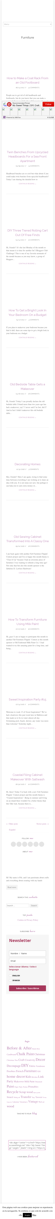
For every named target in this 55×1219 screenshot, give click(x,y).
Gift (39, 1071)
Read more (12, 887)
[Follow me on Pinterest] (30, 844)
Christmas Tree (12, 1060)
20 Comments (33, 240)
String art (17, 1097)
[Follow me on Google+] (24, 844)
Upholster (15, 1102)
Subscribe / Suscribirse (27, 988)
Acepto (27, 1215)
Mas (34, 1214)
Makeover (19, 1081)
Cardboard (11, 1054)
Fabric (32, 1066)
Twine (45, 1097)
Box (38, 1049)
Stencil (10, 1097)
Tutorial (38, 1097)
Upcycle (9, 1102)
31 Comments (33, 88)
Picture (25, 1087)
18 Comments (33, 629)
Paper (16, 1087)
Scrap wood (26, 1092)
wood (10, 1106)
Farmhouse (40, 1066)
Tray (33, 1097)
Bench (34, 1049)
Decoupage (14, 1066)
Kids (28, 1076)
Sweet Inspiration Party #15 (27, 699)
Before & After (19, 1048)
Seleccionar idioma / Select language (23, 968)
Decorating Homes (27, 464)
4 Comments (33, 320)
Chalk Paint (25, 1053)
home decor (16, 1076)
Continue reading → (27, 184)
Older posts (12, 823)
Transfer (26, 1097)
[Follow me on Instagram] (35, 844)
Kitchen (35, 1077)
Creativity (30, 1059)
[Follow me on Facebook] (13, 844)
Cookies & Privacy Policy (27, 920)
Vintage (33, 1101)
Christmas (39, 1054)
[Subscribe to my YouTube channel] (41, 844)
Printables (33, 1086)
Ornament (38, 1081)
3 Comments (33, 469)
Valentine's (24, 1102)
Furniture (30, 1071)
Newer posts (43, 823)
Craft (21, 1060)
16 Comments (33, 394)
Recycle (13, 1091)
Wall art (41, 1102)
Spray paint (36, 1092)
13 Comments (33, 166)
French (20, 1071)
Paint (10, 1086)
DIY (25, 1065)
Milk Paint (29, 1081)
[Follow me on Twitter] (19, 844)
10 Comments (33, 704)
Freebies (11, 1071)
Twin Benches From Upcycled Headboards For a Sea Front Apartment (27, 156)
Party (20, 1087)
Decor (40, 1059)
